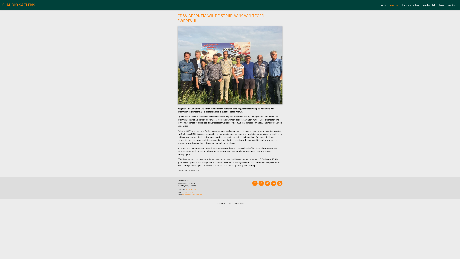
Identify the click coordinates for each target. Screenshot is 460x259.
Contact (452, 5)
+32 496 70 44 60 (187, 192)
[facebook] (261, 183)
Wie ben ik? (429, 5)
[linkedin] (273, 183)
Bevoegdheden (410, 5)
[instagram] (279, 183)
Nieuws (394, 5)
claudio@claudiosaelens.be (192, 195)
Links (441, 5)
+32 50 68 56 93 (190, 190)
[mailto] (255, 183)
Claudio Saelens (18, 5)
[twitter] (267, 183)
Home (383, 5)
